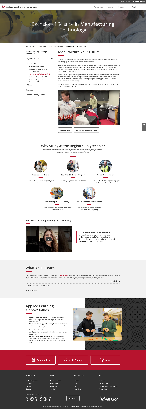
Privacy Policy (74, 407)
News (76, 386)
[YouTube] (40, 399)
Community (122, 7)
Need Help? (73, 398)
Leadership (53, 386)
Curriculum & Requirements (86, 130)
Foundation (78, 389)
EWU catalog (64, 275)
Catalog (28, 389)
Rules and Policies (96, 407)
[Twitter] (32, 399)
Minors (29, 85)
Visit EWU (53, 389)
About (110, 7)
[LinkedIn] (45, 399)
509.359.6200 (30, 395)
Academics (98, 7)
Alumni (77, 381)
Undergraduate (32, 63)
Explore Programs (32, 381)
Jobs (76, 383)
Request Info (65, 130)
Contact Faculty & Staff (35, 94)
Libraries (29, 383)
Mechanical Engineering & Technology (36, 52)
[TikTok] (49, 399)
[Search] (142, 7)
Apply (134, 7)
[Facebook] (27, 399)
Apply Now (102, 381)
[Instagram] (36, 399)
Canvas (28, 386)
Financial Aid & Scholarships (108, 386)
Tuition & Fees (103, 383)
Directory (39, 395)
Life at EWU (54, 383)
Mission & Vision (55, 381)
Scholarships (31, 90)
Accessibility (84, 407)
